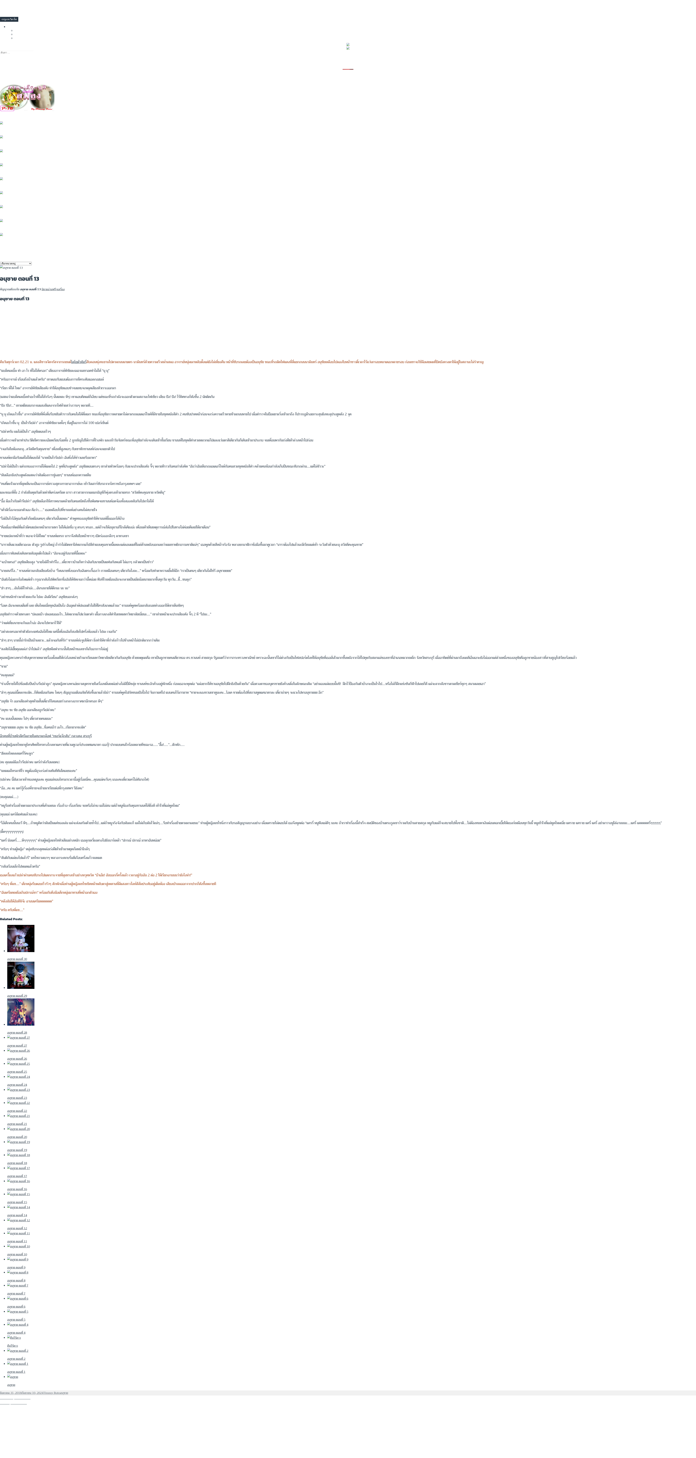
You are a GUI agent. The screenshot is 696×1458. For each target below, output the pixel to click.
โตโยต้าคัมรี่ (78, 362)
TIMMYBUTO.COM (11, 5)
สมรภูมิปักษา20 (11, 227)
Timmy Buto (51, 1392)
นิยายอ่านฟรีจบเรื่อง (53, 289)
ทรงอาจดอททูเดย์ (26, 34)
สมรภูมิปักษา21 (10, 213)
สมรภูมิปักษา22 (10, 199)
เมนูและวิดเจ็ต (9, 19)
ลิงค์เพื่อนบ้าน (17, 26)
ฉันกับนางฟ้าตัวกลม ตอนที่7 (19, 157)
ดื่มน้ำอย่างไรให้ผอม (14, 129)
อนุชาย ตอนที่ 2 (11, 171)
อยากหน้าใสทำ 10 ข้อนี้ (16, 115)
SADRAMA (21, 38)
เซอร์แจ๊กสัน (61, 736)
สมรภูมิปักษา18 (10, 240)
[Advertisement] (109, 331)
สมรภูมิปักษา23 (10, 185)
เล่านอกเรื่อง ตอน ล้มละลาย (19, 143)
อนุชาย (64, 1392)
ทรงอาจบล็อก (24, 30)
